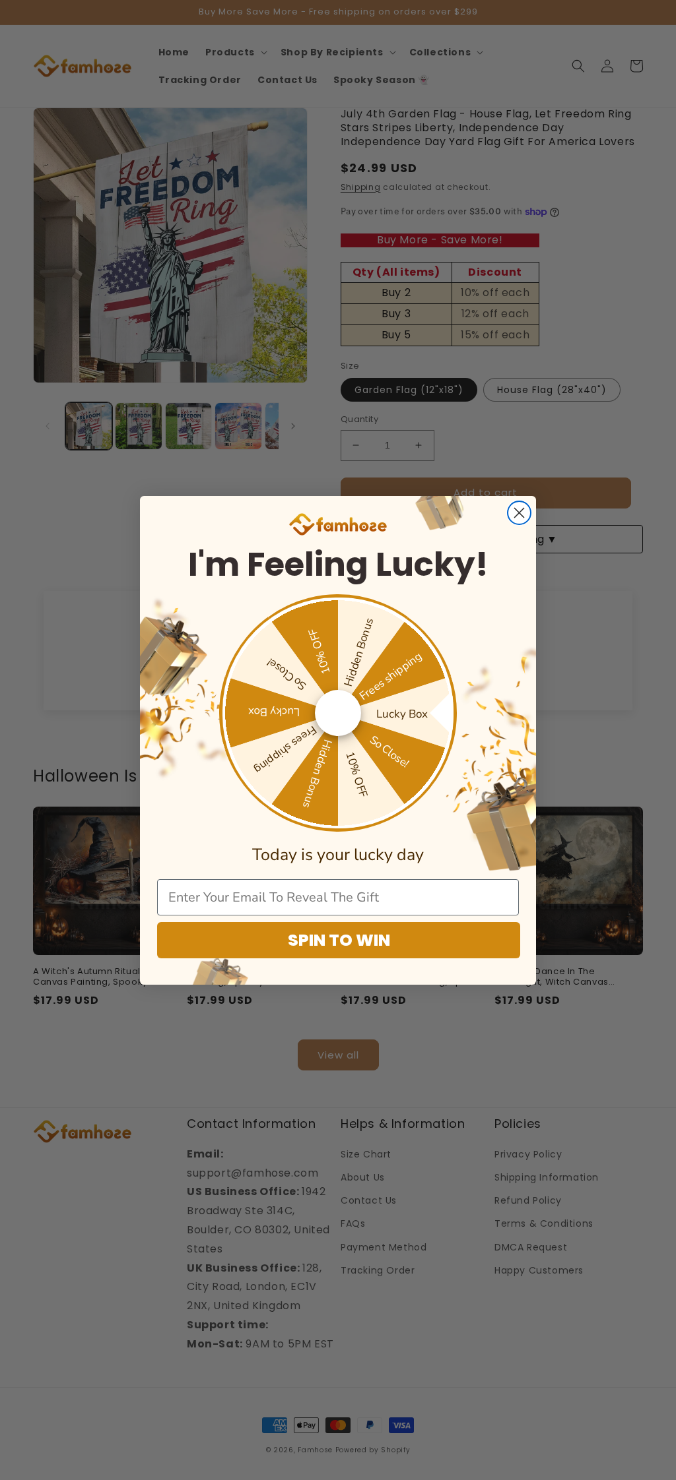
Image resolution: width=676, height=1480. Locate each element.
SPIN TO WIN (339, 940)
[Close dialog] (519, 512)
